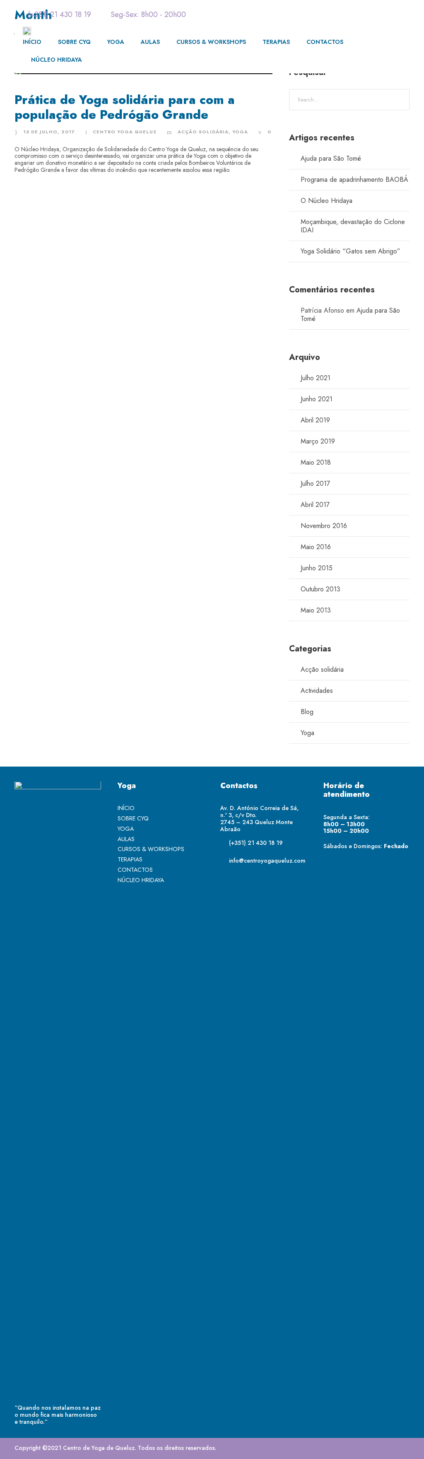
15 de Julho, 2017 (49, 131)
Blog (307, 711)
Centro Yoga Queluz (125, 131)
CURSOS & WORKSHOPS (211, 42)
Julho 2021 (315, 378)
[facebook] (374, 14)
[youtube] (390, 14)
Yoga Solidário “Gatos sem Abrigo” (350, 251)
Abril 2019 (315, 420)
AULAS (150, 42)
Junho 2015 (316, 568)
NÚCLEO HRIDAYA (56, 59)
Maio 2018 (316, 462)
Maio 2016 (316, 547)
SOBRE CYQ (74, 42)
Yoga (240, 131)
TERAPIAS (276, 42)
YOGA (115, 42)
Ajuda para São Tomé (331, 158)
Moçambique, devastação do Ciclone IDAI (353, 226)
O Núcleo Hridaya (326, 200)
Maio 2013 (316, 610)
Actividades (317, 690)
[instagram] (407, 14)
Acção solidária (203, 131)
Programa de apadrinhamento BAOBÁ (354, 179)
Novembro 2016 (324, 526)
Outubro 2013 (320, 589)
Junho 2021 (316, 399)
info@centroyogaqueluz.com (267, 860)
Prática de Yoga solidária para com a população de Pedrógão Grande (124, 107)
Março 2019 (318, 441)
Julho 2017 (315, 483)
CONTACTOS (324, 42)
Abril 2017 (315, 504)
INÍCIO (32, 42)
